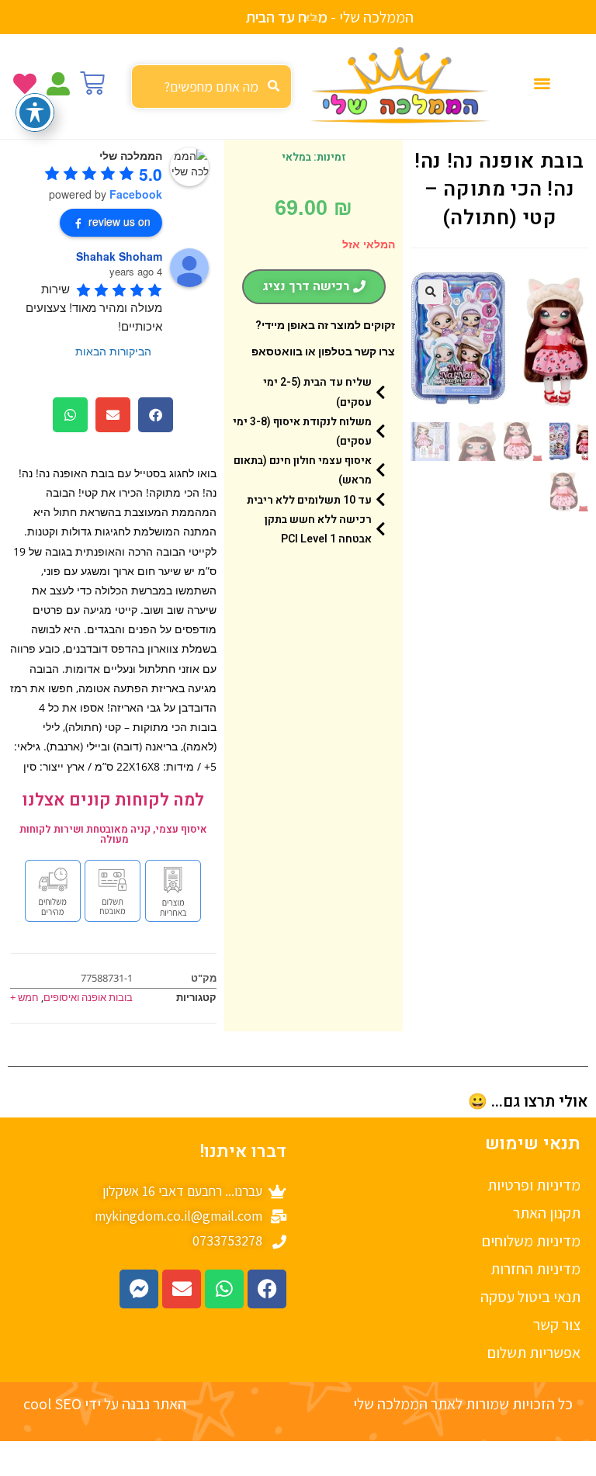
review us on (119, 221)
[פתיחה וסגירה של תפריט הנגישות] (35, 112)
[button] (542, 82)
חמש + (24, 997)
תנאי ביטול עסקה (530, 1297)
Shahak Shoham (119, 256)
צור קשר (556, 1325)
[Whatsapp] (224, 1289)
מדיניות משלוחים (531, 1241)
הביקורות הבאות (113, 351)
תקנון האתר (546, 1213)
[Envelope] (181, 1289)
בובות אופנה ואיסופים (88, 997)
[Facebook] (267, 1289)
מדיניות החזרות (535, 1269)
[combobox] (211, 86)
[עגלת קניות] (92, 83)
